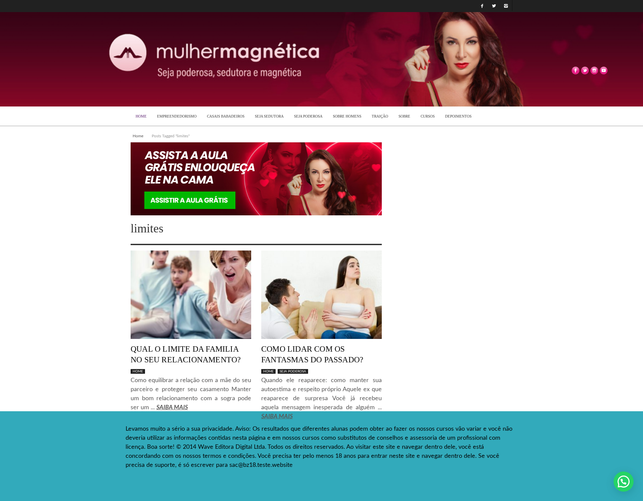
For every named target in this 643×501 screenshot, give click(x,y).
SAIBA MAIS (172, 408)
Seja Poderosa (293, 371)
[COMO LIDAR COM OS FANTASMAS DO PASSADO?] (321, 295)
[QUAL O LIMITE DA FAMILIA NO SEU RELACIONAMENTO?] (191, 295)
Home (138, 136)
